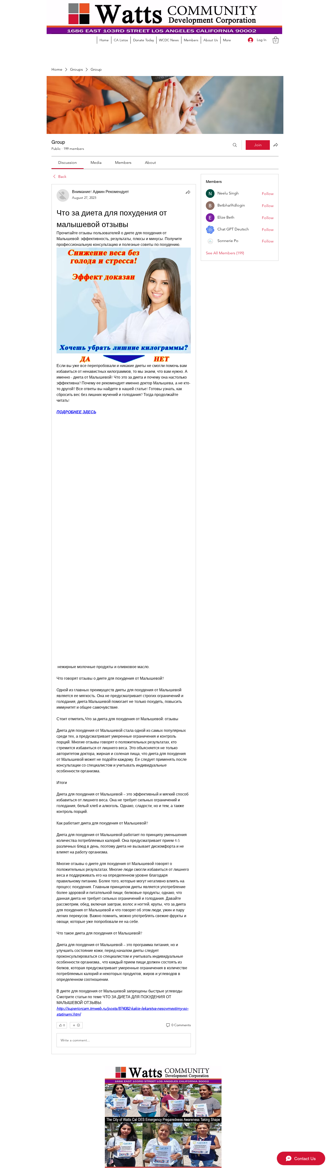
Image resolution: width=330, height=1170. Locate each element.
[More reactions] (76, 1025)
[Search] (235, 145)
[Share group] (276, 145)
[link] (67, 162)
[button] (276, 39)
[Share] (188, 192)
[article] (123, 619)
